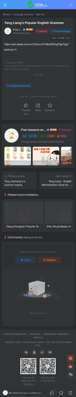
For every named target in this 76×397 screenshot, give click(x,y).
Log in (27, 260)
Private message (62, 31)
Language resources (23, 14)
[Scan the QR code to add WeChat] (70, 374)
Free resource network (17, 29)
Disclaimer (35, 334)
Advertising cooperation (56, 334)
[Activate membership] (70, 366)
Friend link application (15, 334)
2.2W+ (34, 135)
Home (7, 14)
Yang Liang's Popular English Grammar (34, 22)
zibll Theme (57, 342)
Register (51, 260)
